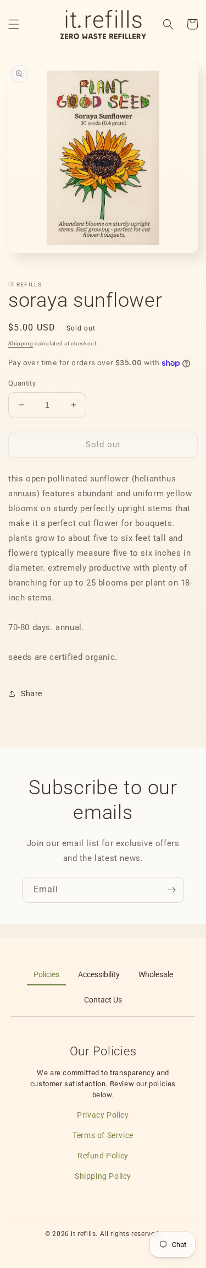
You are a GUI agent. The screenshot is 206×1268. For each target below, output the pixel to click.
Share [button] (31, 693)
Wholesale (155, 974)
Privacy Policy (103, 1114)
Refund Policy (103, 1155)
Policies (46, 974)
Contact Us (103, 1000)
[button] (14, 24)
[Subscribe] (171, 890)
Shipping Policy (103, 1176)
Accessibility (99, 974)
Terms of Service (103, 1135)
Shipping (21, 343)
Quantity (22, 383)
